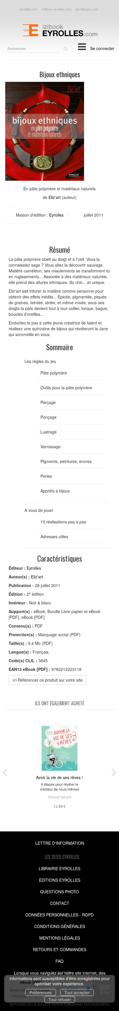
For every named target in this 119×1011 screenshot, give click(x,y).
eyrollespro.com (86, 9)
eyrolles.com (29, 9)
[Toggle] (82, 46)
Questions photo (59, 891)
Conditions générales (59, 926)
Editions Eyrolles (59, 880)
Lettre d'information (59, 843)
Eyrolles (56, 215)
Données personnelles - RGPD (59, 915)
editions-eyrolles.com (56, 9)
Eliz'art (55, 197)
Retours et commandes (59, 949)
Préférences (40, 992)
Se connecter (102, 48)
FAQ (59, 961)
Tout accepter (77, 992)
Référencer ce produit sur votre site (50, 680)
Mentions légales (59, 938)
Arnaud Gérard (59, 796)
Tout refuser (60, 999)
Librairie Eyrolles (59, 868)
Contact (59, 903)
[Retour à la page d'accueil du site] (59, 29)
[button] (44, 131)
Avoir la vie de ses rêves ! (59, 777)
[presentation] (4, 771)
